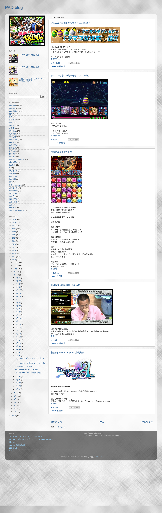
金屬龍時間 (13, 448)
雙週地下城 (61, 343)
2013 (14, 260)
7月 (15, 393)
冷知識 (11, 125)
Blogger (99, 457)
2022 (14, 232)
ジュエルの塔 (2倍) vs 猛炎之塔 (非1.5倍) (70, 23)
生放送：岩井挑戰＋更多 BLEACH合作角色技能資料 (31, 80)
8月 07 (18, 352)
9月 (15, 272)
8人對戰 (12, 165)
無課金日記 (13, 111)
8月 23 (18, 303)
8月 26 (18, 293)
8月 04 (18, 380)
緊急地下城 (13, 171)
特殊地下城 (61, 66)
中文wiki (12, 451)
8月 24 (18, 299)
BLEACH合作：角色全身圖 (29, 55)
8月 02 (18, 386)
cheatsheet (13, 191)
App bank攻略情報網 (17, 445)
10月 (16, 269)
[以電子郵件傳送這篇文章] (70, 63)
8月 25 (18, 296)
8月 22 (18, 306)
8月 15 (18, 327)
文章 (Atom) (60, 427)
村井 (11, 122)
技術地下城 (13, 176)
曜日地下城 (13, 193)
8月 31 (18, 278)
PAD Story (13, 207)
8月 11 (18, 340)
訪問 (11, 205)
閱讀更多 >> (55, 59)
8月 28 (18, 287)
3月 (15, 405)
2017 (14, 247)
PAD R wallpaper (15, 185)
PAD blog (14, 7)
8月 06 (18, 356)
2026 (14, 219)
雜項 (11, 114)
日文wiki (12, 442)
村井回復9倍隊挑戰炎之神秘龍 (65, 285)
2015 (14, 253)
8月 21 (18, 309)
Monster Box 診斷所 (16, 159)
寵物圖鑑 (12, 108)
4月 (15, 402)
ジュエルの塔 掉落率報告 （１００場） (70, 76)
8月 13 (18, 334)
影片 (11, 117)
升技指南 (12, 151)
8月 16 (18, 324)
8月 (15, 275)
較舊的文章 (147, 422)
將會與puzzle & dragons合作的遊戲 (67, 352)
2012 (14, 416)
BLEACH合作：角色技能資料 (29, 67)
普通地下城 (13, 199)
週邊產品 (12, 148)
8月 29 (18, 284)
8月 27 (18, 290)
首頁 (102, 422)
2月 (15, 408)
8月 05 (18, 376)
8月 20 (18, 312)
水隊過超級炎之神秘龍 (61, 152)
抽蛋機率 (12, 120)
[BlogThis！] (72, 63)
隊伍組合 (12, 131)
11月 (16, 266)
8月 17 (18, 321)
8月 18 (18, 318)
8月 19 (18, 315)
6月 (15, 396)
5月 (15, 399)
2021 (14, 235)
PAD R (11, 142)
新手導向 (12, 134)
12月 (16, 262)
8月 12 (18, 337)
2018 (14, 244)
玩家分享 (12, 196)
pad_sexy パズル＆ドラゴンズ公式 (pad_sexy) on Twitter (31, 439)
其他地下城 (13, 188)
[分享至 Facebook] (76, 63)
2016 (14, 250)
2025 (14, 222)
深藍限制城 (13, 202)
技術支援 (12, 179)
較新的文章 (56, 422)
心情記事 (12, 157)
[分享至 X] (74, 63)
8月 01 (18, 389)
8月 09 (18, 346)
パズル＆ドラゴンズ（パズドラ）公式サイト (25, 436)
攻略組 (59, 276)
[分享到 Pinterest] (79, 63)
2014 (14, 257)
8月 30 (18, 281)
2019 (14, 241)
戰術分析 (12, 137)
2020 (14, 238)
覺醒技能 (12, 173)
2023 (14, 229)
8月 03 (18, 383)
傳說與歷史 (13, 162)
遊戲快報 (60, 411)
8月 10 (18, 343)
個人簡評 (12, 154)
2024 (14, 225)
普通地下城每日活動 (16, 210)
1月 (15, 412)
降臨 (11, 182)
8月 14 (18, 331)
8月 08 (18, 349)
